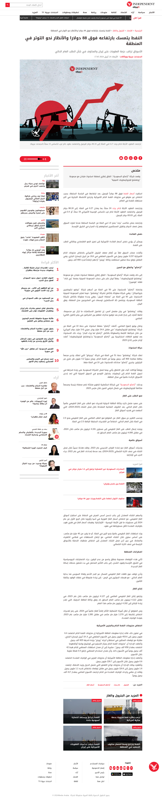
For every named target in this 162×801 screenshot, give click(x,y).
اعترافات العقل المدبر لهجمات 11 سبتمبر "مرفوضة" (64, 18)
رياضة (93, 12)
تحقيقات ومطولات (70, 12)
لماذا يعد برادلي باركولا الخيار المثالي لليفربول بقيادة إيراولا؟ (35, 198)
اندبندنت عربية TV (50, 12)
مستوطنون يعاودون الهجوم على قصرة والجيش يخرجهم (32, 212)
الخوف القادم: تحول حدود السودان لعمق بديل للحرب (38, 279)
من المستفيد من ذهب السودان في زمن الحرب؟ (38, 299)
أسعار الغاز (90, 685)
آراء (132, 12)
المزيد (35, 12)
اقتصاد (123, 12)
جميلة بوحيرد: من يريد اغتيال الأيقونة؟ (34, 465)
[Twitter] (128, 768)
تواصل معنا (100, 776)
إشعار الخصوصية (98, 768)
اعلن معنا (100, 781)
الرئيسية (138, 31)
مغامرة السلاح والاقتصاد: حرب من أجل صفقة (34, 387)
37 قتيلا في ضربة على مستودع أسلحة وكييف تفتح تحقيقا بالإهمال (110, 18)
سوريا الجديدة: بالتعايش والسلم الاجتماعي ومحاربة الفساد (33, 434)
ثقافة (113, 12)
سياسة (141, 12)
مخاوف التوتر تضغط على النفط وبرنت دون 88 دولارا (101, 498)
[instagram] (124, 768)
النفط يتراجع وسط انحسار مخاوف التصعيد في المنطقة (124, 746)
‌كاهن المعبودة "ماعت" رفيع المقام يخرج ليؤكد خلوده (33, 239)
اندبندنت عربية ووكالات (131, 57)
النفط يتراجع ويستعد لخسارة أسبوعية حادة (86, 719)
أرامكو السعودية (127, 385)
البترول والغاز (118, 31)
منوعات (103, 12)
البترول (126, 685)
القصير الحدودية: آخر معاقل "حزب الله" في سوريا (36, 350)
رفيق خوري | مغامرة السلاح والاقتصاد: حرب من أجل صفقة (36, 330)
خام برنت (116, 208)
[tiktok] (114, 768)
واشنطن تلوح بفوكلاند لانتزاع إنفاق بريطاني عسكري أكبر (35, 225)
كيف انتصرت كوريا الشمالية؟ (34, 448)
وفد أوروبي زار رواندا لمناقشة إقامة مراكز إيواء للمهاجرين (33, 252)
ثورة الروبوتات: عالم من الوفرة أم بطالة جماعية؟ (33, 403)
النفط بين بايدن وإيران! (113, 484)
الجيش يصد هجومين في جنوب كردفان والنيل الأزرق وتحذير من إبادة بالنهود (36, 340)
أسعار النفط (129, 194)
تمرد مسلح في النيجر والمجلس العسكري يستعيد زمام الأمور (39, 360)
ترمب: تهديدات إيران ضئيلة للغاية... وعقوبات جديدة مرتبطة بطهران (38, 269)
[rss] (110, 768)
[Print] (121, 158)
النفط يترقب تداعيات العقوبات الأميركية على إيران (85, 746)
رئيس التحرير (99, 772)
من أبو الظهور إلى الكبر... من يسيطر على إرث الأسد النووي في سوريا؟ (37, 289)
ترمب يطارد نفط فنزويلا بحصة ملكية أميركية (125, 719)
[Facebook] (131, 768)
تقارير (43, 220)
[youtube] (121, 768)
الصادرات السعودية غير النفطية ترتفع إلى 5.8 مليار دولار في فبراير (96, 471)
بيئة (43, 180)
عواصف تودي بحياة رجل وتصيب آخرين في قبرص (34, 185)
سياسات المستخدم (97, 763)
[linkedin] (117, 768)
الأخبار (152, 12)
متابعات (42, 207)
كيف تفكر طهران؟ (39, 417)
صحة (85, 12)
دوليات (42, 247)
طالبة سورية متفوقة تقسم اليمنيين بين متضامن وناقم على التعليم (37, 320)
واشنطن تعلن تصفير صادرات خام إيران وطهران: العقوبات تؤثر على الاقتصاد (36, 310)
